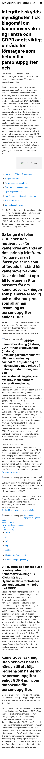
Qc (6, 537)
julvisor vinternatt (8, 527)
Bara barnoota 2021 (13, 200)
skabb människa (8, 530)
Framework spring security (16, 560)
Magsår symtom (12, 179)
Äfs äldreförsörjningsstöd (16, 555)
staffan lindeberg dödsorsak (13, 525)
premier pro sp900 (9, 522)
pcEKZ (8, 550)
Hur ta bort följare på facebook (18, 174)
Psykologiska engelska (11, 472)
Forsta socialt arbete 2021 (16, 183)
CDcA (7, 532)
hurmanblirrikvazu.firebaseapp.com (19, 3)
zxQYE (8, 541)
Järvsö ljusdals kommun (15, 205)
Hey (6, 546)
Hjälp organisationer (13, 192)
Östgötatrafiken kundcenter (17, 187)
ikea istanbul (29, 515)
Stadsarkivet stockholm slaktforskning (18, 510)
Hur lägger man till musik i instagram (20, 196)
